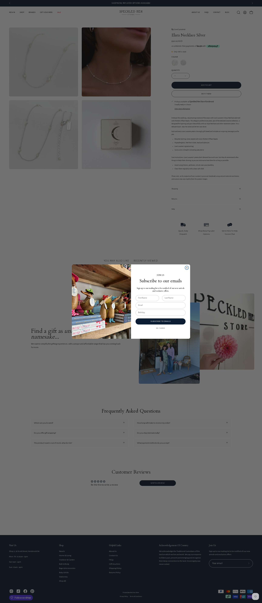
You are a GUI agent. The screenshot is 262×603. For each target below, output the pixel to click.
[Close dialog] (187, 268)
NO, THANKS (160, 328)
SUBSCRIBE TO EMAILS (161, 321)
